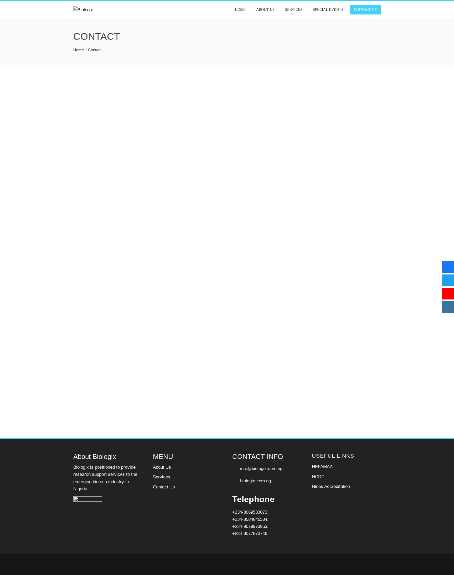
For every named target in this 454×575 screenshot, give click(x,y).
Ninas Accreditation (331, 486)
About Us (265, 10)
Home (240, 10)
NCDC (318, 476)
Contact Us (365, 10)
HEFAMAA (322, 466)
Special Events (328, 10)
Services (293, 10)
